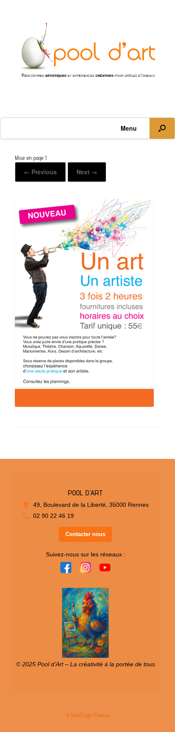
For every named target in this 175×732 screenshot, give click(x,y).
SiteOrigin (82, 715)
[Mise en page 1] (84, 403)
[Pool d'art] (87, 52)
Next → (86, 172)
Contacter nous (85, 534)
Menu (129, 128)
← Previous (40, 172)
